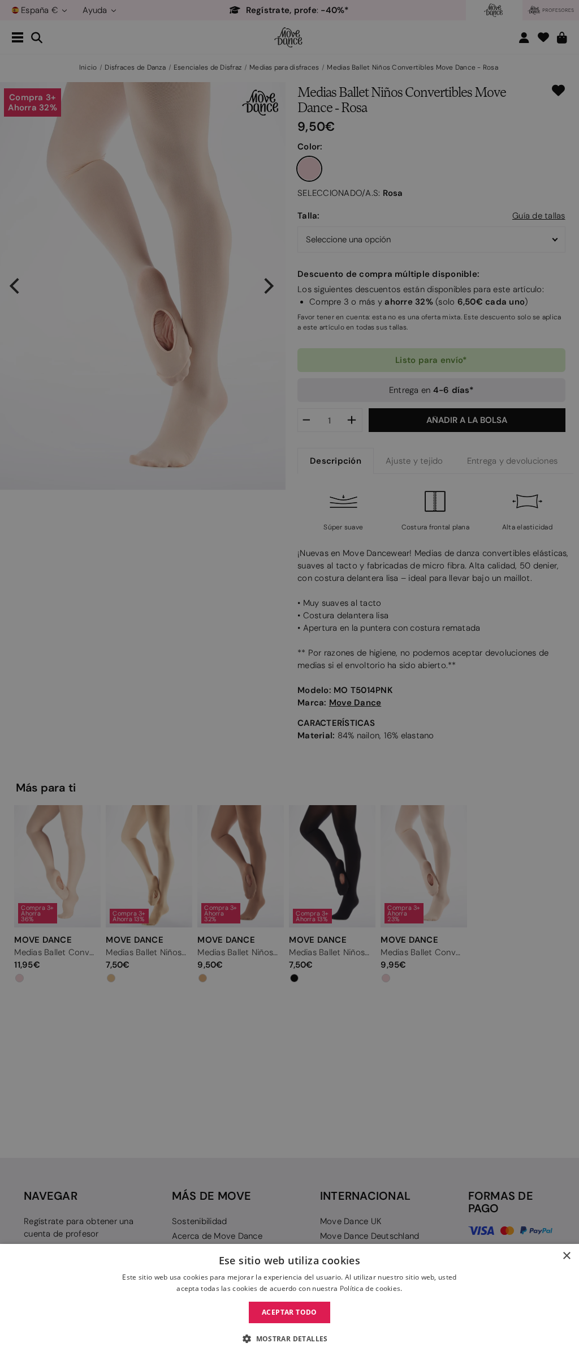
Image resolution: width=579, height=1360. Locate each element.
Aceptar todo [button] (289, 1312)
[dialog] (289, 1302)
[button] (289, 1339)
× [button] (566, 1256)
